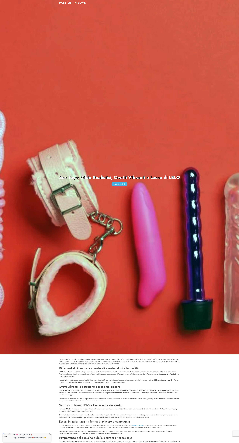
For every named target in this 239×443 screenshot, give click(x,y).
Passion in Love (72, 3)
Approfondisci (119, 184)
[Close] (50, 434)
